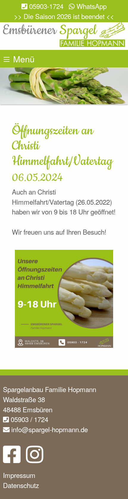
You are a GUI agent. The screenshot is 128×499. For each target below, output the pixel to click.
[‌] (12, 459)
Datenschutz (21, 485)
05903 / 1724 (28, 419)
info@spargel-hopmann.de (49, 429)
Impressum (19, 475)
